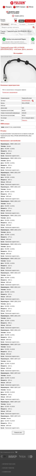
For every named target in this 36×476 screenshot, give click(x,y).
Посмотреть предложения (9, 92)
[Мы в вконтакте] (16, 452)
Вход (21, 21)
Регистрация (30, 21)
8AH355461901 (26, 100)
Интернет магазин (8, 464)
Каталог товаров (8, 468)
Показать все (18, 432)
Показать (24, 120)
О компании (6, 471)
